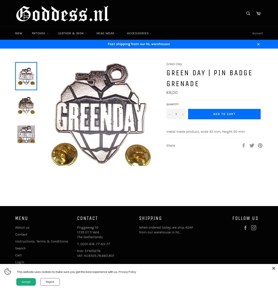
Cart (18, 255)
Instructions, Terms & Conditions (41, 241)
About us (22, 227)
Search (20, 248)
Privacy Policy (127, 272)
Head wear (106, 33)
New (18, 33)
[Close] (273, 268)
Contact (21, 234)
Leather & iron (71, 33)
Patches (39, 33)
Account (257, 33)
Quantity (172, 104)
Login (19, 262)
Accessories (138, 33)
